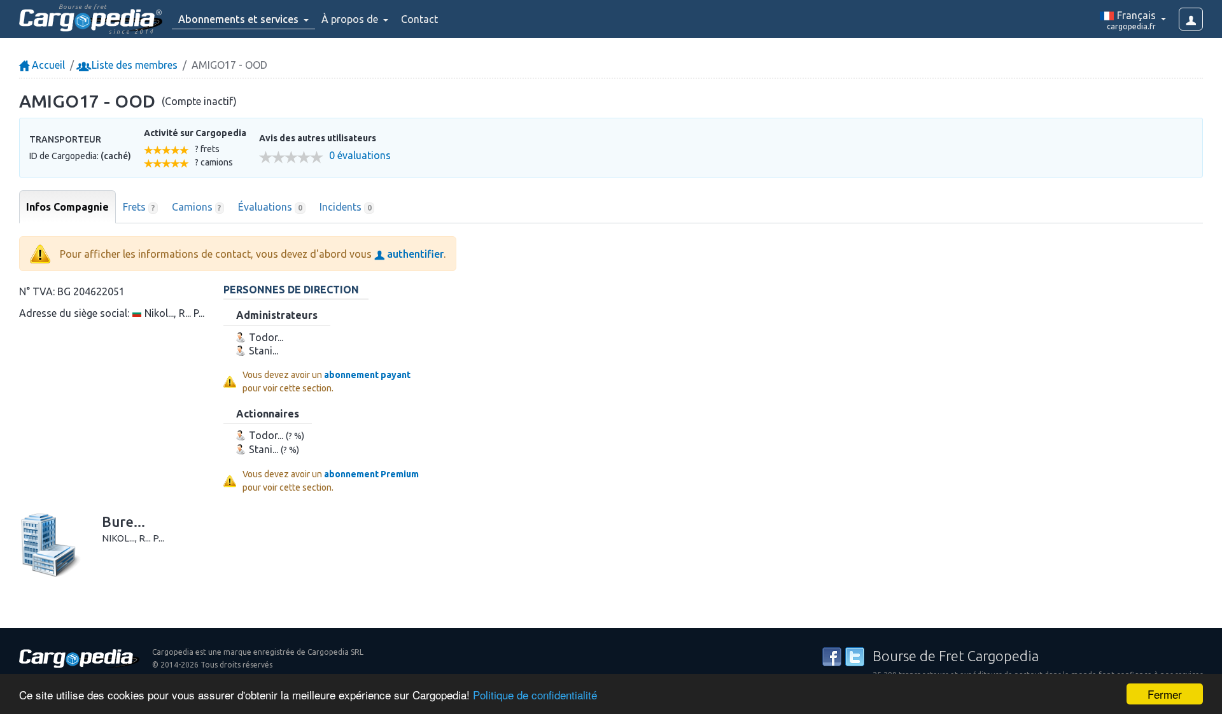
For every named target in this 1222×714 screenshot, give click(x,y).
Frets (139, 207)
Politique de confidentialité (535, 695)
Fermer (1165, 694)
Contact (419, 19)
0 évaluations (360, 155)
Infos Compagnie (67, 207)
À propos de (351, 19)
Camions (196, 207)
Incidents (346, 207)
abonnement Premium (371, 474)
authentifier (414, 254)
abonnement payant (367, 375)
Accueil (47, 65)
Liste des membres (133, 65)
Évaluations (270, 207)
